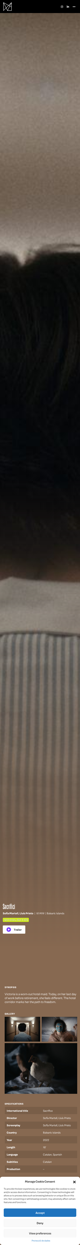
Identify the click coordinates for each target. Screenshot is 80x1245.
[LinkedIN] (68, 6)
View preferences (40, 1233)
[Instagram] (62, 6)
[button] (74, 1181)
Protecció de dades (41, 1240)
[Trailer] (14, 929)
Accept (40, 1213)
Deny (40, 1223)
